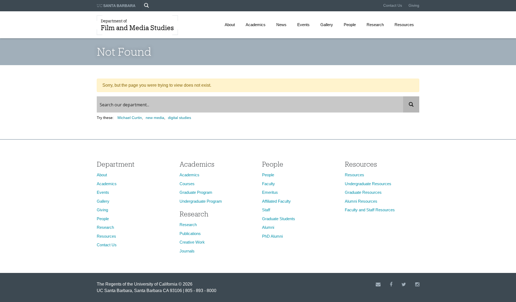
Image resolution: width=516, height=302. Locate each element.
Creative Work (192, 242)
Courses (187, 183)
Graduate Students (278, 218)
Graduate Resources (363, 192)
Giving (413, 5)
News (281, 24)
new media (155, 117)
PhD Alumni (272, 236)
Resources (404, 24)
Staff (266, 210)
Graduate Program (196, 192)
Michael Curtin (129, 117)
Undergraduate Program (201, 201)
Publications (190, 233)
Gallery (326, 24)
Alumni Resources (361, 201)
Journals (187, 251)
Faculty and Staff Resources (370, 210)
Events (303, 24)
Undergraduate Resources (368, 183)
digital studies (179, 117)
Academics (256, 24)
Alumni (268, 227)
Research (375, 24)
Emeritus (270, 192)
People (350, 24)
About (230, 24)
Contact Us (392, 5)
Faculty (268, 183)
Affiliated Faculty (276, 201)
